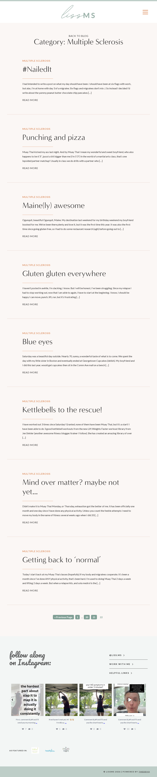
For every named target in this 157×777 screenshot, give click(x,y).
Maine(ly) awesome (53, 205)
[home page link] (78, 12)
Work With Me (120, 664)
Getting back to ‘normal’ (61, 559)
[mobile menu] (145, 12)
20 (86, 617)
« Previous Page (63, 617)
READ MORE (30, 99)
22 (101, 617)
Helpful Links (119, 673)
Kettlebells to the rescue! (62, 409)
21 (94, 617)
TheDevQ (144, 772)
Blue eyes (37, 341)
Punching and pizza (53, 137)
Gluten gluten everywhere (64, 273)
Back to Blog (78, 35)
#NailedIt (37, 69)
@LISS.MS (115, 655)
